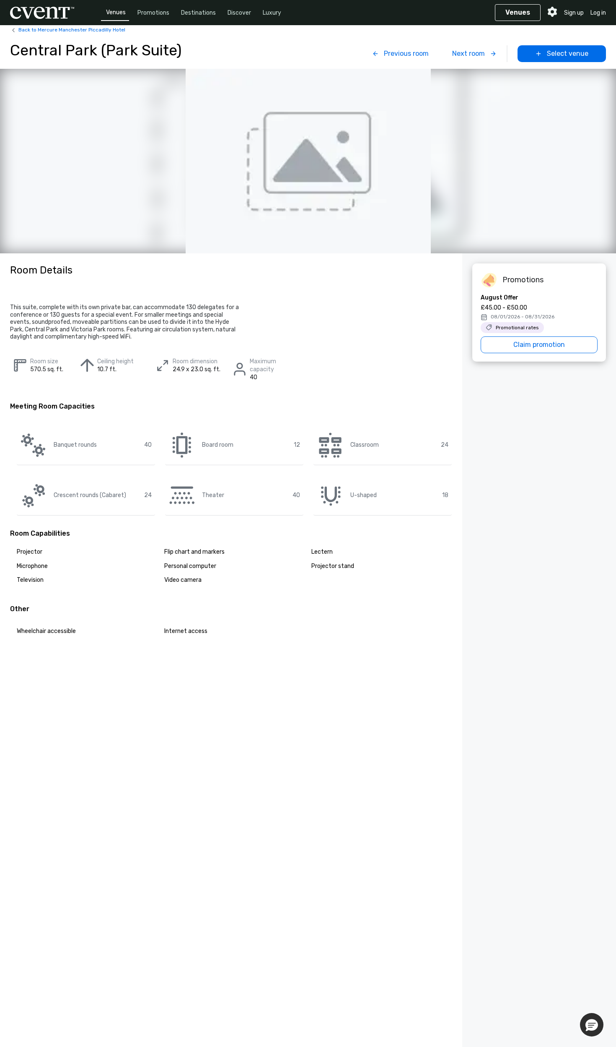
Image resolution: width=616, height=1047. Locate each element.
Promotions (153, 12)
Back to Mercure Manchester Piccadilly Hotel (71, 30)
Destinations (198, 12)
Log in (598, 12)
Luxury (272, 12)
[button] (591, 1025)
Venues (116, 12)
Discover (239, 12)
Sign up (574, 12)
